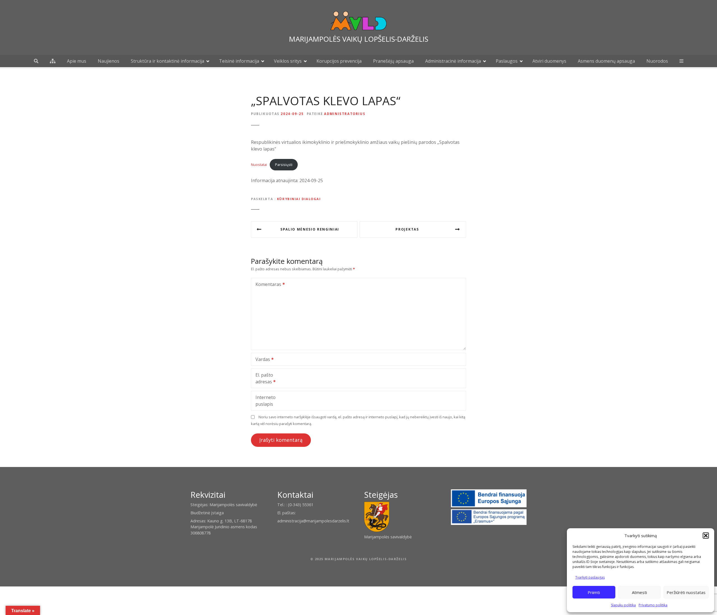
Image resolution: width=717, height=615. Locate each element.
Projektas (407, 229)
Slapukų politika (623, 605)
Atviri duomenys (549, 61)
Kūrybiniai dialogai (299, 199)
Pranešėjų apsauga (393, 61)
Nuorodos (657, 61)
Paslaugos (507, 61)
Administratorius (344, 114)
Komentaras (266, 284)
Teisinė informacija (239, 61)
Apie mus (76, 61)
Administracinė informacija (453, 61)
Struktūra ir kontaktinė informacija (167, 61)
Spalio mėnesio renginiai (309, 229)
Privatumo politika (653, 605)
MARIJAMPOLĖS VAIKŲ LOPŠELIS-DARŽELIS (358, 39)
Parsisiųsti (283, 164)
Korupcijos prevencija (339, 61)
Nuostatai (259, 164)
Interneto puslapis (265, 400)
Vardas (261, 359)
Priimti (594, 592)
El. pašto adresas (262, 379)
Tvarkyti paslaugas (590, 577)
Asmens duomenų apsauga (606, 61)
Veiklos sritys (288, 61)
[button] (706, 535)
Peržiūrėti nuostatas (686, 592)
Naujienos (108, 61)
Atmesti (639, 592)
